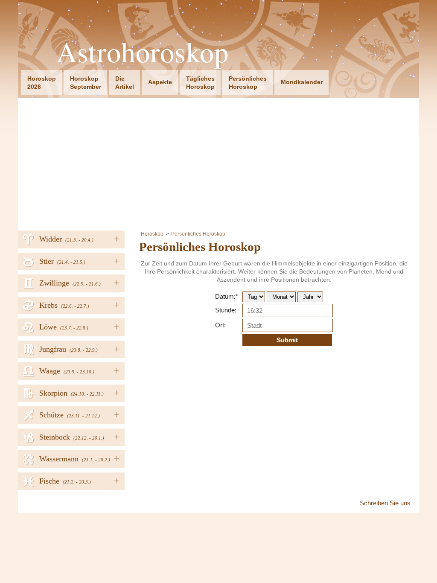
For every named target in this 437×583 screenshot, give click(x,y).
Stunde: (225, 310)
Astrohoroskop (142, 51)
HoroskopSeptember (85, 82)
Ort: (220, 325)
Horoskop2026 (41, 82)
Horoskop (152, 234)
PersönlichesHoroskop (248, 82)
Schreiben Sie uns (385, 503)
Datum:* (226, 296)
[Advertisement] (218, 162)
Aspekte (160, 82)
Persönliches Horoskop (198, 234)
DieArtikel (124, 82)
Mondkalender (302, 82)
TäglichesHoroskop (200, 82)
